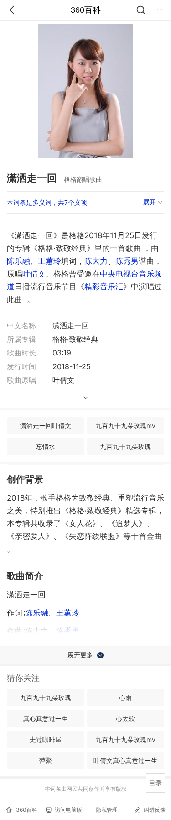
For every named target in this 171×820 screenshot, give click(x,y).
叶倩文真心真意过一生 (125, 760)
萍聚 (45, 760)
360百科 (86, 10)
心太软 (125, 718)
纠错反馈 (155, 809)
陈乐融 (18, 261)
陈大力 (96, 261)
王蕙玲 (49, 261)
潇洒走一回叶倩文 (45, 425)
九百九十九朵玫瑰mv (125, 425)
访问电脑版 (68, 809)
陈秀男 (127, 261)
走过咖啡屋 (46, 739)
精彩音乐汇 (103, 286)
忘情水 (45, 446)
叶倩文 (34, 273)
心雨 (125, 697)
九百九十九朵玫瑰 (125, 446)
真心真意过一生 (45, 718)
